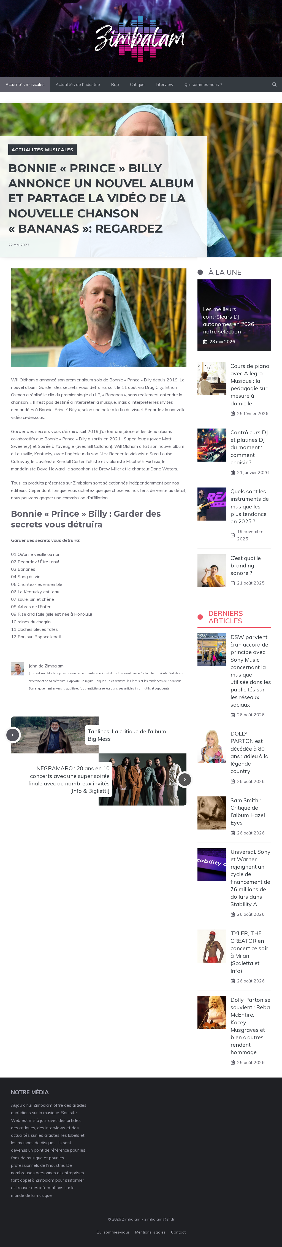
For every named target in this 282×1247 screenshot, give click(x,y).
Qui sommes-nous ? (203, 84)
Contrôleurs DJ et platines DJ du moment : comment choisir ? (249, 447)
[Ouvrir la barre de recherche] (274, 84)
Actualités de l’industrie (78, 84)
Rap (115, 84)
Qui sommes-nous (113, 1232)
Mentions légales (150, 1232)
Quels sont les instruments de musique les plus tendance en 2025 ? (250, 506)
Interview (164, 84)
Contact (178, 1232)
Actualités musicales (25, 84)
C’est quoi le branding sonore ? (246, 565)
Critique (137, 84)
